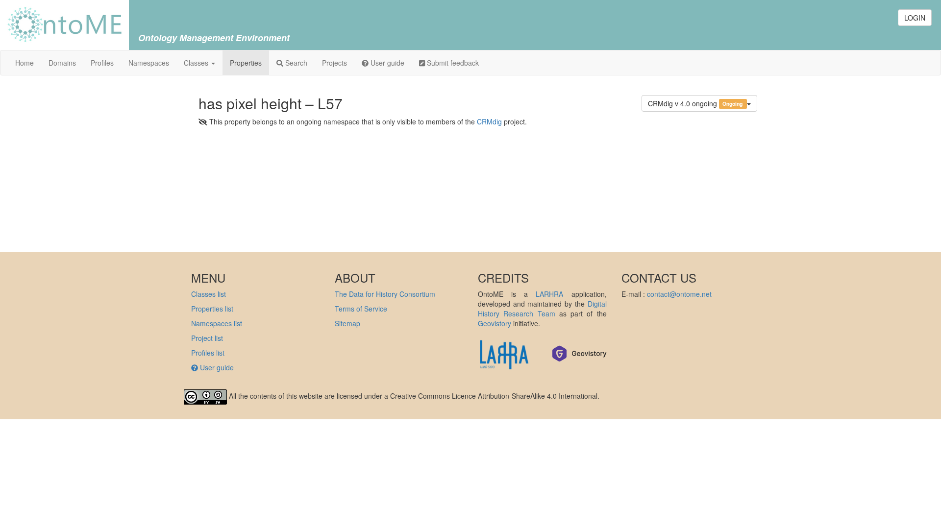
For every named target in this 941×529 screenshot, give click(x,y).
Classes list (208, 294)
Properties (246, 63)
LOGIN (914, 18)
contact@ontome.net (679, 294)
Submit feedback (452, 63)
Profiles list (207, 353)
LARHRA (549, 294)
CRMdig (489, 121)
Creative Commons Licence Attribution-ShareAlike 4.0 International (493, 396)
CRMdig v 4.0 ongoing (695, 103)
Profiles (102, 63)
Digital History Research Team (542, 308)
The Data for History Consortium (385, 294)
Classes (197, 63)
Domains (62, 63)
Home (24, 63)
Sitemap (347, 323)
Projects (334, 63)
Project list (207, 338)
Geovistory (494, 323)
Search (295, 63)
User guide (386, 63)
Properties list (212, 308)
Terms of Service (361, 308)
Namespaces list (216, 323)
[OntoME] (64, 23)
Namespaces (148, 63)
